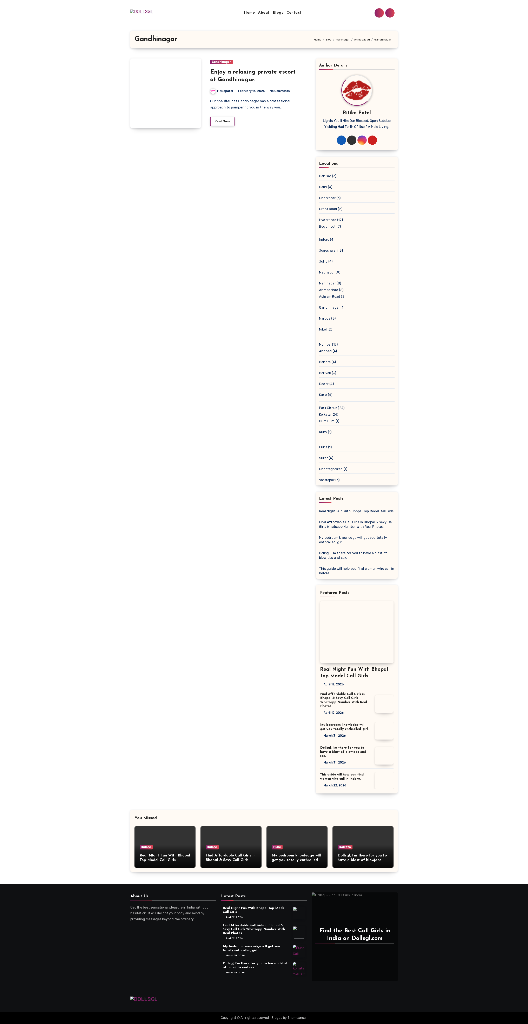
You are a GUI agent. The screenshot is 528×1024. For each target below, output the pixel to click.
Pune (323, 447)
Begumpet (327, 226)
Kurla (323, 395)
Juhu (323, 261)
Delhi (323, 187)
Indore (324, 239)
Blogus (276, 1018)
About (264, 13)
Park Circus (328, 408)
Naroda (324, 318)
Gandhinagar (221, 62)
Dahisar (325, 176)
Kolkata (325, 414)
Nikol (323, 329)
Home (249, 13)
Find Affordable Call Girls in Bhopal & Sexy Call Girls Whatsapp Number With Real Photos (254, 929)
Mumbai (325, 344)
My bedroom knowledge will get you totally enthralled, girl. (296, 860)
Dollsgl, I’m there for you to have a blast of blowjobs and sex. (343, 751)
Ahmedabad (328, 290)
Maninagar (327, 283)
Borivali (325, 373)
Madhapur (327, 272)
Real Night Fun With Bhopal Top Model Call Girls (356, 511)
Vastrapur (327, 480)
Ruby (323, 432)
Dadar (324, 384)
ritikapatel (225, 91)
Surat (323, 458)
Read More (222, 121)
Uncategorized (331, 469)
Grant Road (328, 209)
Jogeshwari (328, 250)
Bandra (325, 362)
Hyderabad (327, 220)
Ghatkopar (327, 198)
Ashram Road (329, 297)
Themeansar (297, 1018)
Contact (294, 13)
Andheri (325, 351)
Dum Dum (327, 421)
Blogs (278, 13)
